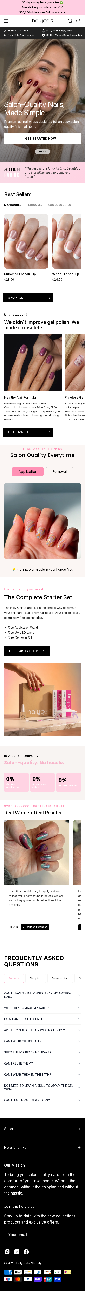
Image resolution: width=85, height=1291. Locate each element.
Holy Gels (23, 1263)
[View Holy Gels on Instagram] (7, 1252)
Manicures (13, 205)
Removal (59, 471)
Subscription (60, 978)
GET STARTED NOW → (42, 138)
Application (28, 471)
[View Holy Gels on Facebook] (26, 1252)
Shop (8, 1129)
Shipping (35, 978)
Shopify (36, 1263)
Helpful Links (15, 1147)
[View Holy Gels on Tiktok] (17, 1252)
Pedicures (35, 205)
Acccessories (59, 205)
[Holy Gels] (42, 21)
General (13, 978)
